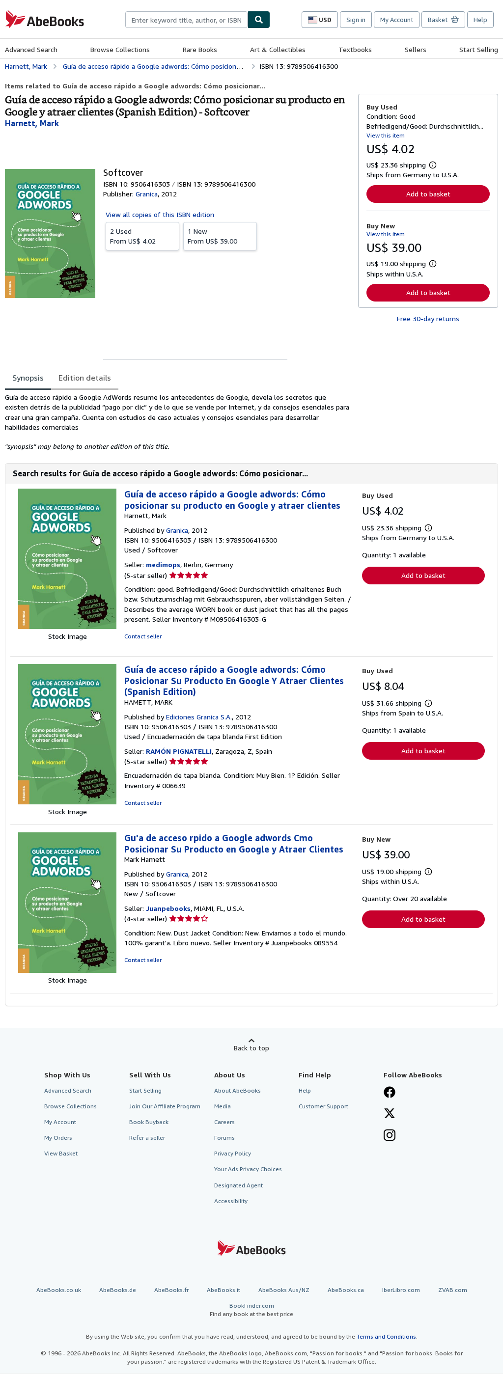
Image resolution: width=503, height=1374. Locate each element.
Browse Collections (120, 49)
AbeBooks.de (117, 1289)
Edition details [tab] (84, 378)
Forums (224, 1137)
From (133, 236)
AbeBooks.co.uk (58, 1289)
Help (480, 20)
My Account (396, 20)
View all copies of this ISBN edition (160, 214)
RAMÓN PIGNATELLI (179, 751)
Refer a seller (147, 1137)
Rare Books (200, 49)
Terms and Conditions (386, 1336)
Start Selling (478, 49)
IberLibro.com (401, 1289)
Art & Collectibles (278, 49)
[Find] (259, 19)
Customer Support (323, 1106)
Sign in (355, 20)
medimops (163, 564)
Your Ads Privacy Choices (248, 1169)
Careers (224, 1122)
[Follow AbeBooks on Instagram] (389, 1136)
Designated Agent (238, 1185)
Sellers (415, 49)
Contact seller (143, 636)
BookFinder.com (251, 1310)
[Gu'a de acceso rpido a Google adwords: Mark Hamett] (67, 970)
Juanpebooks (168, 908)
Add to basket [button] (428, 194)
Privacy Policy (232, 1153)
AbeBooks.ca (346, 1289)
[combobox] (186, 19)
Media (222, 1106)
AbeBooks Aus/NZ (283, 1289)
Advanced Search (31, 49)
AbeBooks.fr (171, 1289)
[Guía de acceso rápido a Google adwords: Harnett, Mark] (67, 626)
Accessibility (231, 1201)
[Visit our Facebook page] (389, 1093)
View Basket (61, 1153)
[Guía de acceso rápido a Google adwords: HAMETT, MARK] (67, 801)
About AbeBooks (237, 1090)
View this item (385, 135)
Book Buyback (148, 1122)
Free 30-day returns (428, 318)
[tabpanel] (177, 421)
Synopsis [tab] (28, 378)
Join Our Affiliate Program (164, 1106)
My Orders (58, 1137)
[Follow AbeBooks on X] (389, 1114)
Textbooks (355, 49)
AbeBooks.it (223, 1289)
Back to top (251, 1048)
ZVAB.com (452, 1289)
